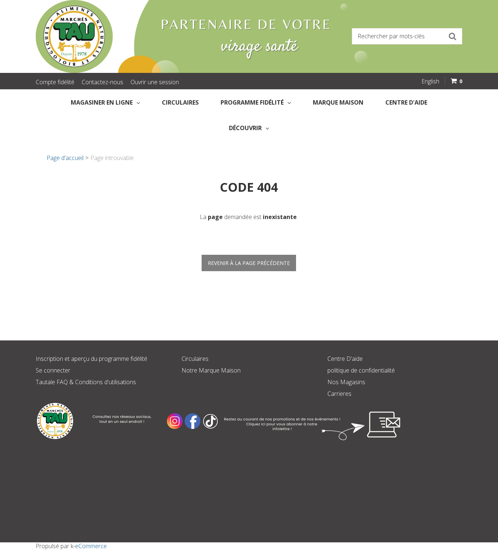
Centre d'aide (406, 102)
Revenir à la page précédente (249, 263)
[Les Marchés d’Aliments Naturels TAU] (140, 36)
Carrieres (339, 394)
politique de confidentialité (361, 370)
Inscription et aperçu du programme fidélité (91, 359)
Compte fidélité (55, 82)
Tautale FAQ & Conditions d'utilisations (86, 382)
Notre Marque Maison (211, 370)
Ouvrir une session (155, 82)
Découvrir (245, 128)
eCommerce (91, 546)
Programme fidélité (252, 102)
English (430, 81)
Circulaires (180, 102)
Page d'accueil (65, 158)
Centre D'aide (345, 359)
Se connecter (53, 370)
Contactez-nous (102, 82)
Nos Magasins (346, 382)
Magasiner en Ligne (102, 102)
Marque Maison (338, 102)
